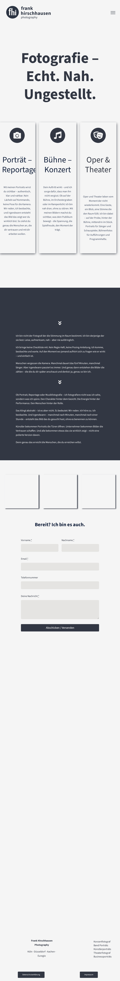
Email (24, 559)
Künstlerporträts (102, 949)
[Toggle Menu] (113, 12)
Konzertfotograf (102, 941)
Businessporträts (103, 956)
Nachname (68, 540)
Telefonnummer (29, 577)
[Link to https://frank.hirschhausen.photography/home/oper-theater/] (98, 135)
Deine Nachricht (30, 596)
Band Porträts (101, 945)
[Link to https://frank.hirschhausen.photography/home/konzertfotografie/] (57, 135)
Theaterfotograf (102, 953)
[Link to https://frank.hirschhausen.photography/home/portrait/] (17, 135)
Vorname (26, 540)
